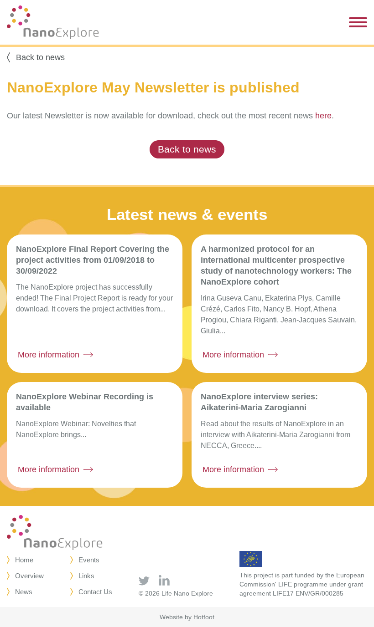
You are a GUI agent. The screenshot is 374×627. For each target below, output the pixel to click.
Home (24, 560)
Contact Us (95, 592)
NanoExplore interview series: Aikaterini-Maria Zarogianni (259, 402)
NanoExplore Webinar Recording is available (84, 402)
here (323, 115)
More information (48, 354)
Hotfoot (203, 617)
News (23, 592)
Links (86, 576)
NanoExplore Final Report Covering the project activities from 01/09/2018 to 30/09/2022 (92, 260)
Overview (29, 576)
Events (88, 560)
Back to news (40, 57)
